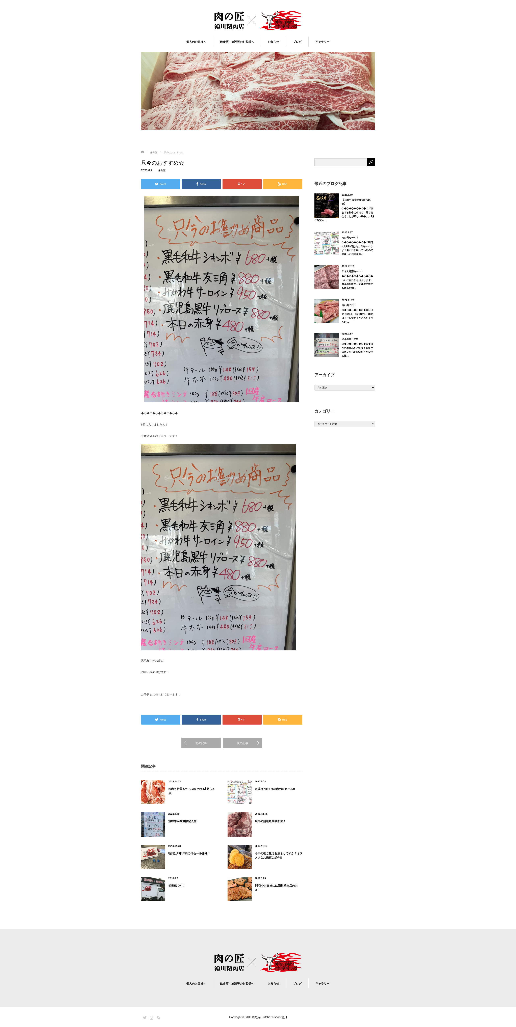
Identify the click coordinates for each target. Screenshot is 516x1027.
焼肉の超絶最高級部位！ (270, 821)
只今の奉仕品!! (350, 339)
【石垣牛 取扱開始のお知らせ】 (356, 201)
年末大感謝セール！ (352, 271)
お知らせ (273, 41)
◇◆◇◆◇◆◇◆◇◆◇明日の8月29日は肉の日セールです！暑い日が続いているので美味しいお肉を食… (357, 248)
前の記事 (201, 743)
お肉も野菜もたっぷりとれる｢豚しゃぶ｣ (191, 791)
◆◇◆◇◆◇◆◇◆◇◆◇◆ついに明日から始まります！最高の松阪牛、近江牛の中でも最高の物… (357, 282)
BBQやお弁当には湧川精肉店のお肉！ (276, 887)
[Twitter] (144, 1017)
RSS (158, 1017)
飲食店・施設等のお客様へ (237, 41)
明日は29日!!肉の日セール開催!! (188, 853)
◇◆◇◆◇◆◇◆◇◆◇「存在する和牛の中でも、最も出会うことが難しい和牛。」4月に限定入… (344, 214)
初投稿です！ (176, 885)
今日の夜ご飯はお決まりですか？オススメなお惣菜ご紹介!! (279, 855)
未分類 (161, 170)
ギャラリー (322, 41)
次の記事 (242, 743)
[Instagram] (151, 1017)
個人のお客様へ (196, 41)
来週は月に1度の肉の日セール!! (275, 789)
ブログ (297, 41)
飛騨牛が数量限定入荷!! (183, 821)
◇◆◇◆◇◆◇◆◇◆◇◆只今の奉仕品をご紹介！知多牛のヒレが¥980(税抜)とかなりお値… (357, 349)
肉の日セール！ (350, 237)
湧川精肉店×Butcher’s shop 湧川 (266, 1017)
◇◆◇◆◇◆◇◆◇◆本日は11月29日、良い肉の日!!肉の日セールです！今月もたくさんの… (357, 315)
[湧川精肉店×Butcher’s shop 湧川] (258, 20)
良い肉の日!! (348, 305)
